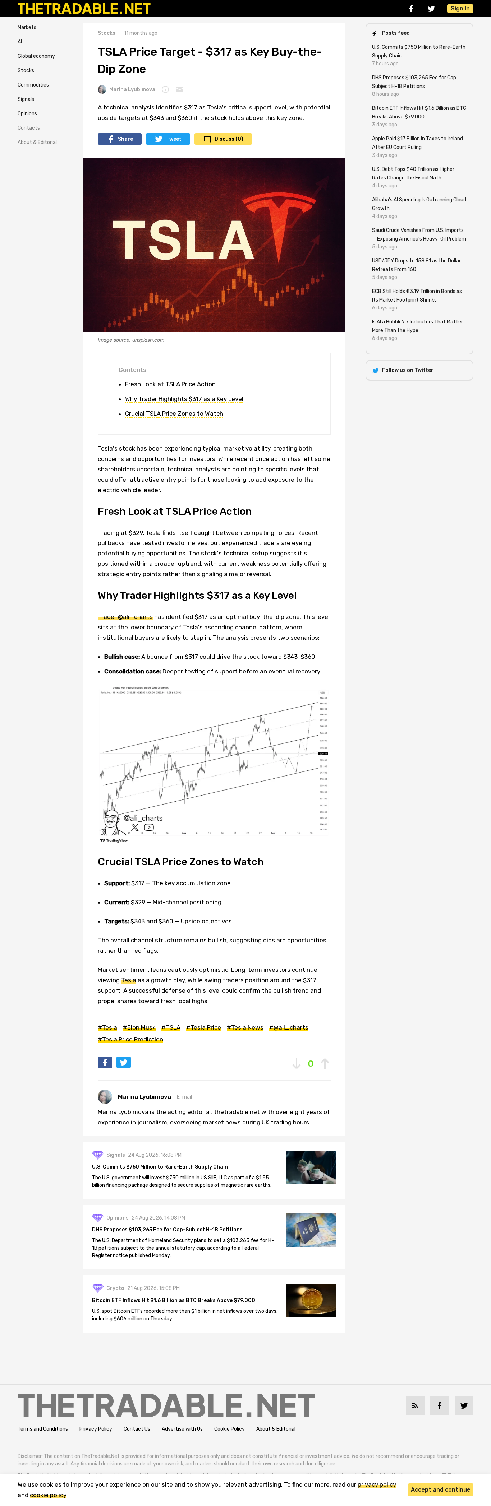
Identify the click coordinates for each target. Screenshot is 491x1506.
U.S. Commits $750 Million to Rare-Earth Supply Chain (160, 1167)
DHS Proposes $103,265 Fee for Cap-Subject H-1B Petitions (167, 1230)
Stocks (26, 70)
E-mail (184, 1097)
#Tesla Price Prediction (130, 1039)
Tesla (128, 980)
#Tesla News (245, 1027)
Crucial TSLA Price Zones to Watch (174, 413)
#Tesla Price (203, 1027)
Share (125, 139)
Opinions (27, 114)
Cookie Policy (229, 1429)
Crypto (115, 1288)
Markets (27, 27)
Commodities (33, 85)
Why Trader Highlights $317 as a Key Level (184, 398)
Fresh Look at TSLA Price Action (170, 384)
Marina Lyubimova (132, 90)
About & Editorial (37, 142)
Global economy (36, 56)
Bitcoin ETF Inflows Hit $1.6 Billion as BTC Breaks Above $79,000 (173, 1300)
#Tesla (107, 1027)
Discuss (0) (229, 139)
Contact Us (137, 1429)
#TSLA (170, 1027)
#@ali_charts (288, 1027)
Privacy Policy (95, 1429)
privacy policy (377, 1484)
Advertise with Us (182, 1429)
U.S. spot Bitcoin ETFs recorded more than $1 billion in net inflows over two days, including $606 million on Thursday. (184, 1315)
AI (20, 42)
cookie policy (48, 1494)
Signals (26, 99)
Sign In (460, 8)
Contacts (29, 128)
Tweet (174, 139)
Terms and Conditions (43, 1429)
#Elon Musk (139, 1027)
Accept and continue (441, 1489)
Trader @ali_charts (125, 616)
